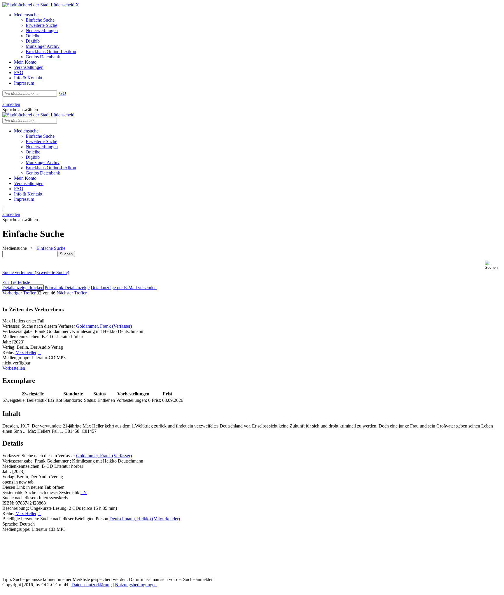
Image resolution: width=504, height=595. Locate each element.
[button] (493, 265)
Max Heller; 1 (28, 352)
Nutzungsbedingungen (136, 584)
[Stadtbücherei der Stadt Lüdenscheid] (38, 4)
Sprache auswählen (20, 109)
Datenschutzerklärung (91, 584)
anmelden (11, 104)
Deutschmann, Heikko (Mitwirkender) (144, 518)
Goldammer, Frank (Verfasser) (104, 326)
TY (83, 492)
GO (62, 93)
